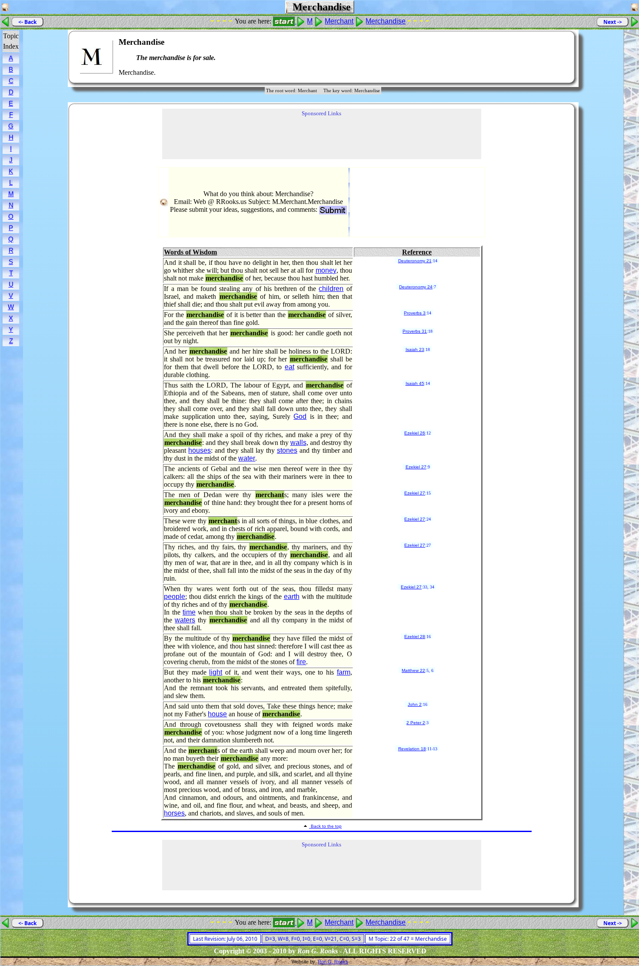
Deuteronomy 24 (416, 286)
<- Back (27, 22)
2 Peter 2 (415, 722)
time (189, 612)
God (299, 416)
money (326, 270)
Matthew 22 (413, 670)
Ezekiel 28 (414, 636)
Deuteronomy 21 (415, 260)
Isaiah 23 (415, 349)
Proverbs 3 (415, 313)
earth (292, 596)
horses (174, 813)
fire (301, 661)
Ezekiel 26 (414, 433)
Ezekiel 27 (416, 467)
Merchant (339, 21)
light (215, 672)
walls (298, 442)
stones (287, 450)
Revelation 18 (412, 748)
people (174, 596)
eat (289, 367)
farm (343, 672)
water (246, 458)
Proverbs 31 (415, 331)
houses (199, 450)
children (331, 288)
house (217, 714)
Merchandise (386, 21)
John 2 (415, 704)
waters (185, 620)
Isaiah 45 (415, 383)
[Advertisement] (542, 57)
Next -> (612, 22)
